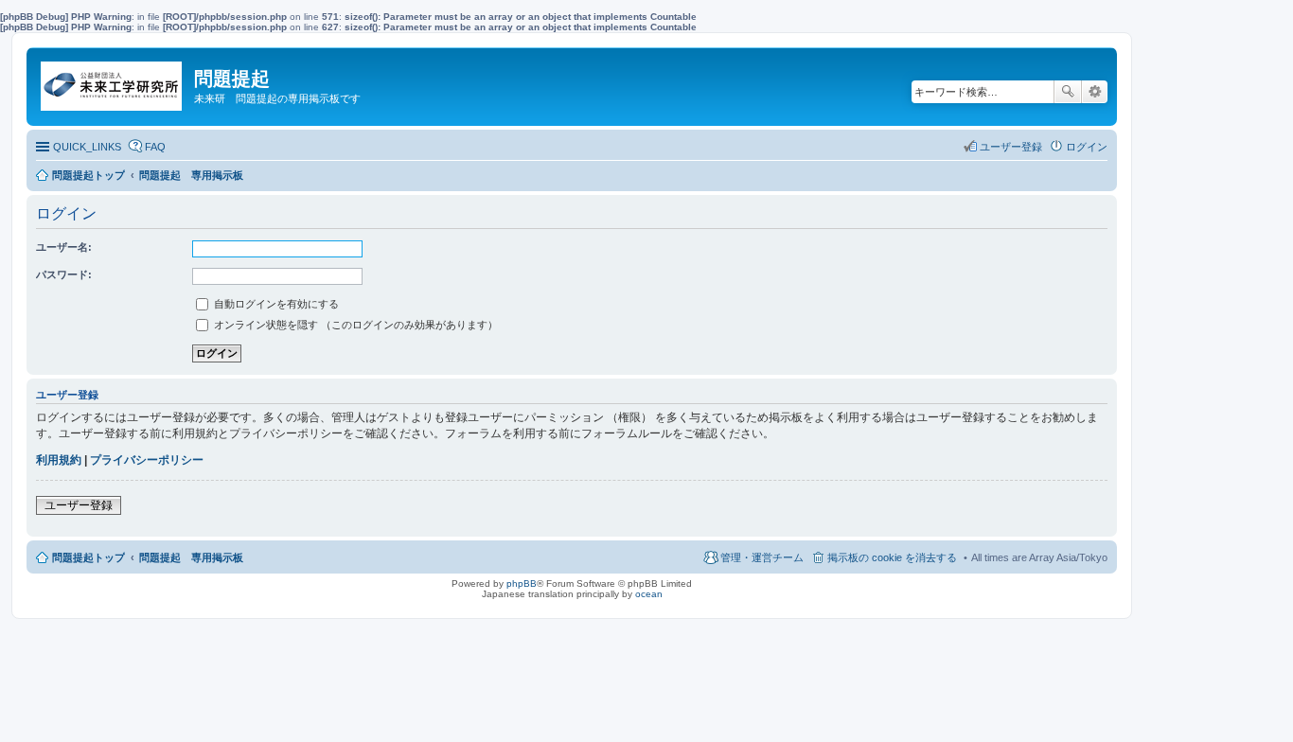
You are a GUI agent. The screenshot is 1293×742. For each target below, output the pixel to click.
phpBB (521, 583)
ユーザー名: (64, 247)
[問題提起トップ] (112, 81)
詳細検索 (1094, 91)
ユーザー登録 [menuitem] (1011, 146)
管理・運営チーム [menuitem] (762, 557)
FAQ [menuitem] (155, 146)
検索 (1068, 91)
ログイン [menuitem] (1086, 146)
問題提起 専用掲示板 (191, 557)
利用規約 (58, 460)
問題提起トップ (88, 557)
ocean (649, 594)
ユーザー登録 (78, 505)
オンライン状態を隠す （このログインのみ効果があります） (354, 324)
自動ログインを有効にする (275, 303)
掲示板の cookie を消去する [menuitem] (892, 557)
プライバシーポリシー (147, 460)
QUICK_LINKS (87, 146)
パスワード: (64, 274)
